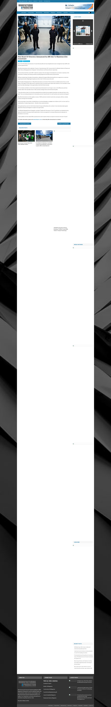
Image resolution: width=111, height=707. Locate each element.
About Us (30, 1)
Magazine (53, 12)
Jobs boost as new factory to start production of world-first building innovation (83, 652)
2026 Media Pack (47, 1)
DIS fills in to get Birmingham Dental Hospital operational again (64, 123)
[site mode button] (90, 12)
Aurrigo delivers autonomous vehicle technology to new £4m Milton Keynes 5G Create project (25, 123)
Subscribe (40, 1)
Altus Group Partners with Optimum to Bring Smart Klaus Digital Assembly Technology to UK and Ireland (83, 662)
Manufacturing (39, 12)
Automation (46, 12)
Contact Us (35, 1)
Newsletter (59, 12)
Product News (31, 12)
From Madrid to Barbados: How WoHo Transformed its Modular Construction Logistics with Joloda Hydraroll (44, 144)
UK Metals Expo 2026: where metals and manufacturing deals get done (82, 648)
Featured (20, 61)
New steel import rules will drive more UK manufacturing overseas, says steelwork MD (83, 667)
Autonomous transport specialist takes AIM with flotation (25, 143)
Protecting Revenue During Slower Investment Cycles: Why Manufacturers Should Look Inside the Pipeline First (83, 657)
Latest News (23, 12)
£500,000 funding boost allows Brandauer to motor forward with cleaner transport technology (61, 229)
